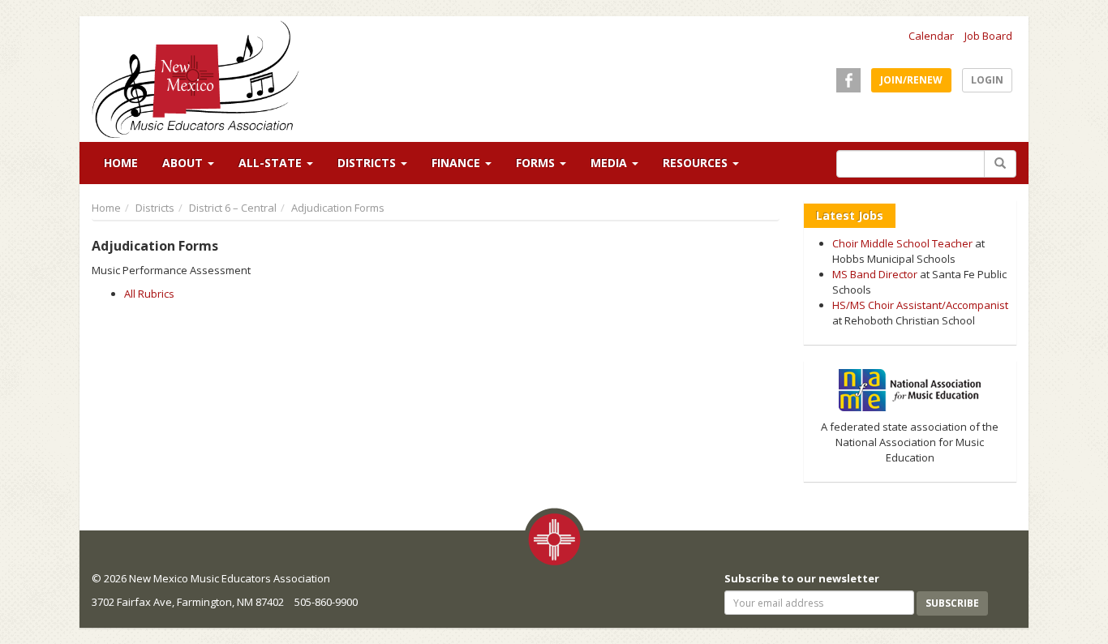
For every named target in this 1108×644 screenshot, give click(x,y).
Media (610, 162)
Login (987, 80)
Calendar (931, 35)
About (184, 162)
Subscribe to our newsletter (801, 578)
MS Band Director (874, 274)
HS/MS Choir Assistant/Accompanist (920, 305)
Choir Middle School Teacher (902, 243)
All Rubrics (149, 293)
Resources (697, 162)
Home (121, 162)
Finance (457, 162)
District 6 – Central (233, 207)
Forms (537, 162)
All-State (271, 162)
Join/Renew (911, 80)
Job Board (988, 35)
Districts (368, 162)
